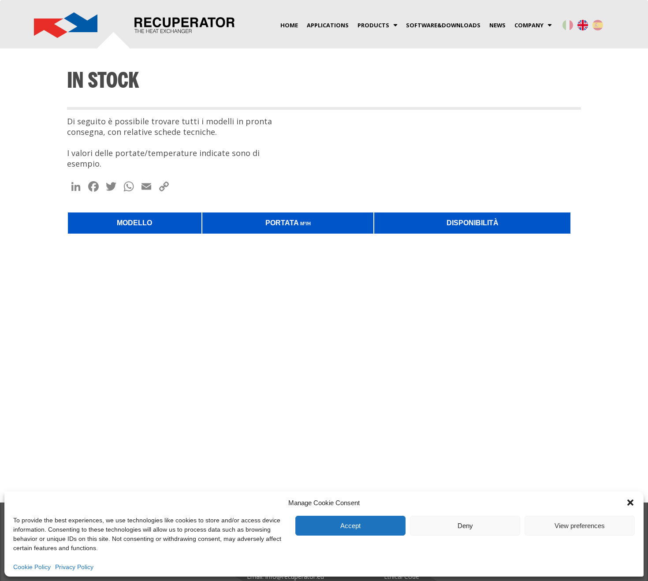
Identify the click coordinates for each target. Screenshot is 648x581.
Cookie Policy (32, 567)
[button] (630, 502)
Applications (328, 25)
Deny (465, 525)
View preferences (580, 525)
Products (373, 25)
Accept (350, 525)
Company (529, 25)
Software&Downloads (443, 25)
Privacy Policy (74, 567)
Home (289, 25)
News (497, 25)
